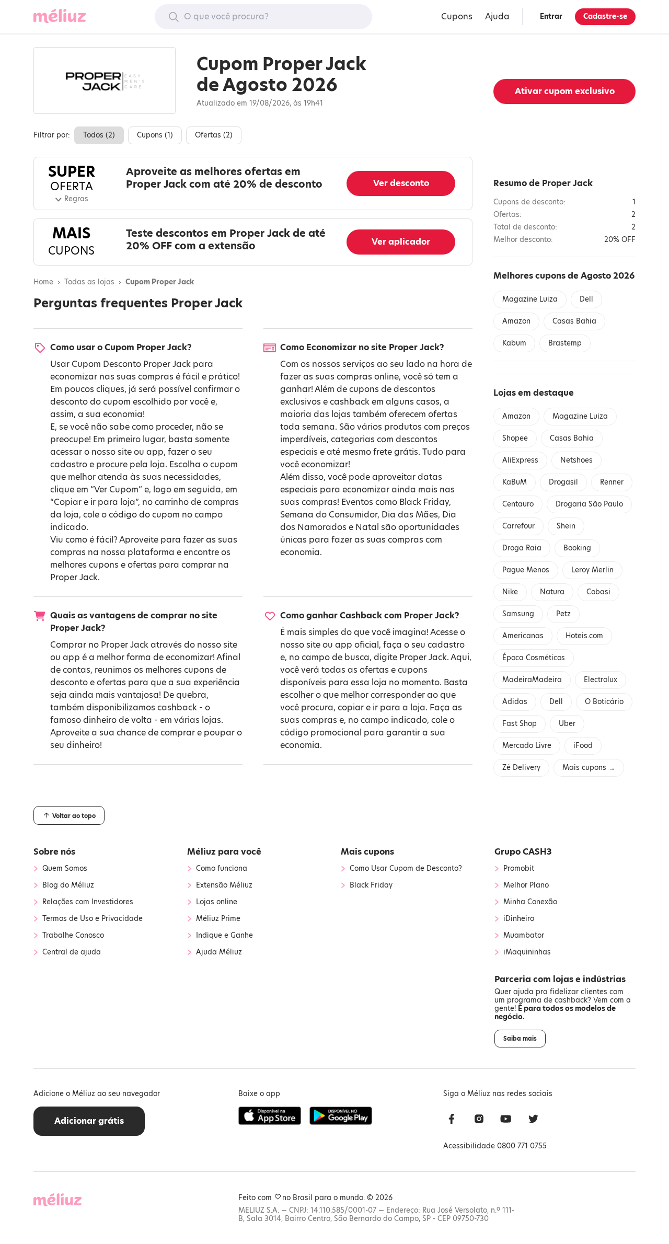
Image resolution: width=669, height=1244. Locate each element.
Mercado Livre (526, 746)
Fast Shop (519, 724)
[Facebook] (451, 1120)
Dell (586, 299)
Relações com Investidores (87, 902)
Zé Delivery (521, 768)
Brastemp (565, 343)
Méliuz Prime (218, 919)
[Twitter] (533, 1120)
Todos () (99, 135)
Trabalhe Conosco (73, 935)
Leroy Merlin (592, 570)
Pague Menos (525, 570)
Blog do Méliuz (68, 885)
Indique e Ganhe (224, 935)
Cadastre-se (605, 16)
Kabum (514, 343)
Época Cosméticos (533, 658)
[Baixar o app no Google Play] (340, 1116)
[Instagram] (478, 1120)
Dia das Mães (410, 515)
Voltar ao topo (73, 816)
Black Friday (424, 502)
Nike (510, 592)
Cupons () (155, 135)
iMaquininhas (527, 952)
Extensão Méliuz (224, 885)
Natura (552, 592)
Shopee (515, 438)
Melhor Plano (526, 885)
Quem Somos (64, 869)
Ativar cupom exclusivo (565, 91)
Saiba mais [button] (520, 1038)
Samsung (518, 614)
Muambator (523, 935)
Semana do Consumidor (328, 515)
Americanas (523, 636)
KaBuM (514, 482)
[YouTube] (505, 1120)
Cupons (456, 16)
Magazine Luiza (530, 299)
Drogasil (563, 482)
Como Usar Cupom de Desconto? (406, 869)
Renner (612, 482)
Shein (566, 526)
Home (43, 282)
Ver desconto (401, 183)
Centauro (518, 504)
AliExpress (520, 460)
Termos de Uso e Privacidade (92, 919)
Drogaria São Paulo (589, 504)
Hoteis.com (584, 636)
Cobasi (598, 592)
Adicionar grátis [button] (89, 1121)
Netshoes (576, 460)
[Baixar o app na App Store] (269, 1116)
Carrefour (518, 526)
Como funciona (221, 869)
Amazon (516, 321)
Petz (563, 614)
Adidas (514, 702)
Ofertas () (214, 135)
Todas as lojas (89, 282)
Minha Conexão (530, 902)
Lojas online (216, 902)
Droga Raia (521, 548)
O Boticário (604, 702)
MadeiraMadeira (532, 680)
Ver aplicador (401, 242)
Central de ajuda (71, 952)
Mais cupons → (588, 768)
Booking (577, 548)
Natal (367, 527)
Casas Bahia (574, 321)
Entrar (551, 16)
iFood (583, 746)
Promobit (518, 869)
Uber (567, 724)
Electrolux (600, 680)
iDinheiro (518, 919)
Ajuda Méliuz (219, 952)
